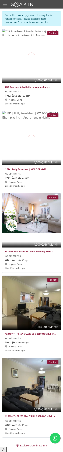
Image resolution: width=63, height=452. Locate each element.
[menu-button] (4, 4)
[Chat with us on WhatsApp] (55, 438)
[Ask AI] (3, 449)
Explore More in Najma (33, 445)
